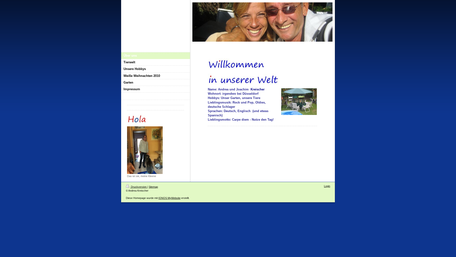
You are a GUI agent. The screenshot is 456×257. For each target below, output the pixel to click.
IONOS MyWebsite (169, 198)
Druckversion (138, 186)
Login (327, 186)
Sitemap (153, 186)
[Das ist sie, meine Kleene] (145, 150)
